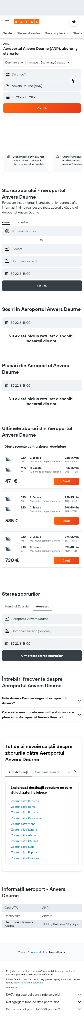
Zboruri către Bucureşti (25, 801)
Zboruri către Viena (23, 824)
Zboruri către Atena (23, 835)
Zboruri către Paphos (24, 852)
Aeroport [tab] (42, 606)
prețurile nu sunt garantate (28, 982)
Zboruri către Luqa (22, 847)
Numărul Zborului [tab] (17, 606)
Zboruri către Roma (23, 807)
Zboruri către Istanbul (24, 841)
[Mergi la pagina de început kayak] (26, 21)
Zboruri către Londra (24, 829)
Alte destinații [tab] (19, 772)
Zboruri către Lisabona (25, 858)
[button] (6, 21)
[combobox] (46, 249)
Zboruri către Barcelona (26, 818)
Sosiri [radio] (6, 222)
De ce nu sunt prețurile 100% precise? (33, 1009)
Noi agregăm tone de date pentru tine (33, 1002)
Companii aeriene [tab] (47, 772)
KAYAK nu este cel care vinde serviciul (33, 994)
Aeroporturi (37, 952)
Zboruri (22, 952)
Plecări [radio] (23, 222)
